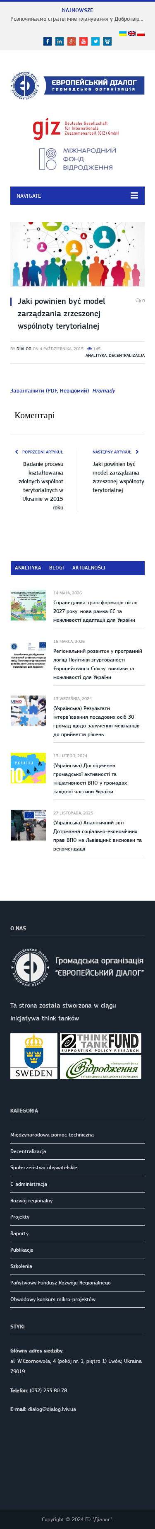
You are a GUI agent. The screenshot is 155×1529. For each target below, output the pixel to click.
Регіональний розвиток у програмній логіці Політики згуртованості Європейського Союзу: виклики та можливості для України (97, 664)
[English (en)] (132, 34)
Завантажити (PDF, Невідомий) (62, 390)
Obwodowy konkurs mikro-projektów (52, 1299)
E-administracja (28, 1184)
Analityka (96, 355)
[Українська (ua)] (122, 34)
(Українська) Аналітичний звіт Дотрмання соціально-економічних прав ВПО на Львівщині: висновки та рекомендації (97, 835)
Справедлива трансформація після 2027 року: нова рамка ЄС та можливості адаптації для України (95, 611)
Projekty (19, 1217)
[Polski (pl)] (141, 34)
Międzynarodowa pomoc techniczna (52, 1135)
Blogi (56, 568)
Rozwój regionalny (31, 1200)
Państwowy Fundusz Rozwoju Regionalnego (60, 1282)
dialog (24, 348)
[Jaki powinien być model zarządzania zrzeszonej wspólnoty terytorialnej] (77, 255)
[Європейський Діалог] (77, 84)
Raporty (19, 1233)
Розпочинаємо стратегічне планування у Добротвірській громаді (79, 18)
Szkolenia (21, 1266)
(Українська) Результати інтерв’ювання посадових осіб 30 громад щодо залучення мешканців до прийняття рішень (96, 721)
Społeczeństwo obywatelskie (43, 1167)
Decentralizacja (127, 355)
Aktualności (88, 568)
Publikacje (21, 1250)
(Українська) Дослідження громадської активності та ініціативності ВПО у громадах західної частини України (90, 778)
